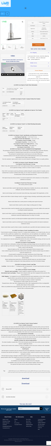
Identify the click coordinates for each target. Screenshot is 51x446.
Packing (33, 269)
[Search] (7, 13)
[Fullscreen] (22, 74)
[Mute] (20, 74)
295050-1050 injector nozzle (36, 370)
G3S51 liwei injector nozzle (13, 372)
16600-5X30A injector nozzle (14, 370)
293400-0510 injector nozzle (25, 370)
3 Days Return (33, 66)
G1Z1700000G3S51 (10, 91)
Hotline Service (33, 62)
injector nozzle (21, 372)
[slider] (11, 74)
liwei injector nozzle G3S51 (45, 372)
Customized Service (29, 148)
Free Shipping (33, 52)
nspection (33, 242)
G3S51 (16, 85)
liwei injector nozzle (36, 372)
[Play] (2, 74)
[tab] (38, 52)
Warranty (31, 162)
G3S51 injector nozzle (45, 370)
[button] (25, 8)
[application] (12, 69)
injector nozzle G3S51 (28, 372)
